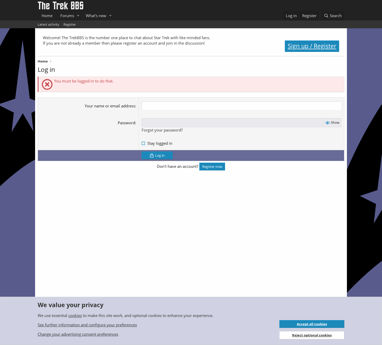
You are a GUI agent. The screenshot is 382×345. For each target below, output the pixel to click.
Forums (67, 15)
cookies (75, 315)
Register (69, 24)
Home (47, 15)
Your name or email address (110, 105)
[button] (78, 15)
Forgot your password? (162, 130)
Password (126, 122)
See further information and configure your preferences (87, 324)
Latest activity (48, 24)
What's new (96, 15)
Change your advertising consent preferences (78, 334)
